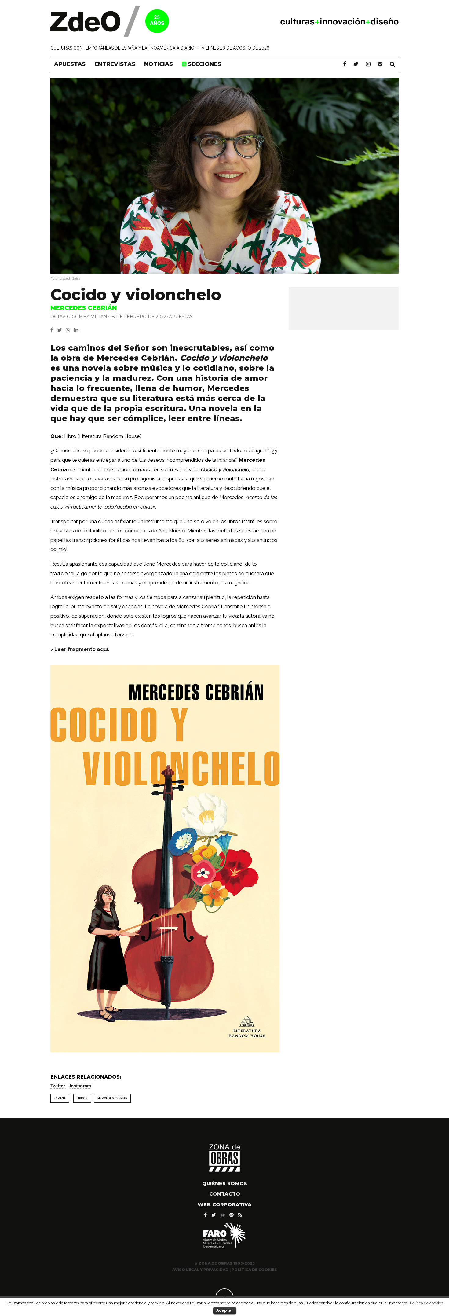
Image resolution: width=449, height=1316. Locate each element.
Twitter (57, 1085)
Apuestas (70, 64)
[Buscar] (392, 64)
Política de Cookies (254, 1269)
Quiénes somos (224, 1183)
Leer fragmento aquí (81, 649)
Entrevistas (114, 64)
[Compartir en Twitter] (61, 330)
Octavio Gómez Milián (78, 316)
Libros (82, 1098)
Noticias (158, 64)
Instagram (80, 1085)
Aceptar (224, 1310)
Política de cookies (426, 1302)
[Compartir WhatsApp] (69, 330)
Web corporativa (225, 1205)
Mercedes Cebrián (112, 1098)
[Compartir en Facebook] (53, 330)
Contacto (224, 1194)
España (60, 1098)
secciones (203, 64)
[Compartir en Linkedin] (77, 330)
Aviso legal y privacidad (200, 1269)
